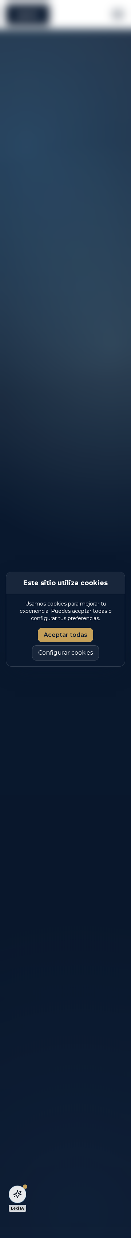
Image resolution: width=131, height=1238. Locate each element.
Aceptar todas (65, 634)
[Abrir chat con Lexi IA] (17, 1194)
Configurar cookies (65, 652)
